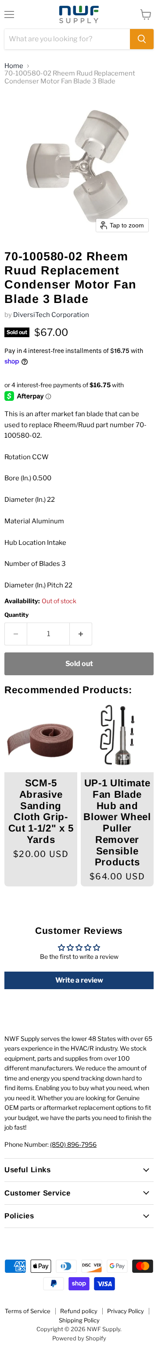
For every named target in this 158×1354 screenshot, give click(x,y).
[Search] (142, 39)
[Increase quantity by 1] (81, 634)
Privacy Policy (125, 1310)
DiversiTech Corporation (51, 315)
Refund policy (78, 1310)
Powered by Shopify (79, 1338)
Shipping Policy (79, 1320)
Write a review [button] (79, 980)
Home (13, 66)
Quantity (16, 615)
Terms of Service (27, 1310)
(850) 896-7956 (73, 1144)
